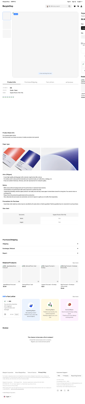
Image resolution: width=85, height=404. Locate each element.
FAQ (59, 375)
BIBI (11, 87)
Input (16, 314)
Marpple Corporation (8, 372)
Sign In (69, 1)
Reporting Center (76, 375)
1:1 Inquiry (65, 375)
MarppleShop (6, 1)
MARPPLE (13, 1)
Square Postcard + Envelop (49, 284)
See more (75, 263)
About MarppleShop (20, 372)
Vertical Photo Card (27, 284)
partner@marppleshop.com (66, 384)
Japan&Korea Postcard (9, 284)
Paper (15, 90)
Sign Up (74, 1)
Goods (11, 90)
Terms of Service (32, 372)
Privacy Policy (42, 372)
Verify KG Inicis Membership (17, 389)
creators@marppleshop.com (69, 386)
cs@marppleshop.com (76, 383)
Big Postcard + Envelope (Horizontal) (67, 285)
